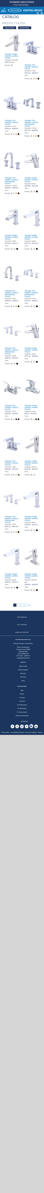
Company (22, 697)
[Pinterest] (26, 726)
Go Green (22, 701)
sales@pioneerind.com (23, 658)
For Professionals (22, 705)
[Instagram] (22, 726)
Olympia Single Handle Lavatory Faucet (11, 56)
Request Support (23, 670)
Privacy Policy (5, 732)
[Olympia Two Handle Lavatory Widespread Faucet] (32, 103)
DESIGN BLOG (22, 617)
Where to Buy (23, 666)
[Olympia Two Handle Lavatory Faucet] (32, 47)
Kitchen (22, 694)
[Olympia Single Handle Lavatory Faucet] (12, 42)
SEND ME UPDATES (22, 632)
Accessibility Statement (17, 732)
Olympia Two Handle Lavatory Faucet (31, 67)
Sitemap (40, 732)
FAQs (23, 680)
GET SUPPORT (22, 625)
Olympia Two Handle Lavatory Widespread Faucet (31, 123)
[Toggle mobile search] (38, 13)
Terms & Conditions (31, 732)
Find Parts (23, 677)
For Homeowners (22, 712)
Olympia (15, 643)
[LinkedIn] (36, 726)
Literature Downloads (22, 715)
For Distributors (22, 708)
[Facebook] (12, 726)
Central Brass (29, 643)
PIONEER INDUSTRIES (22, 2)
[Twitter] (17, 726)
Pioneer (21, 643)
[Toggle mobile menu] (42, 13)
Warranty (23, 673)
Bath (22, 690)
